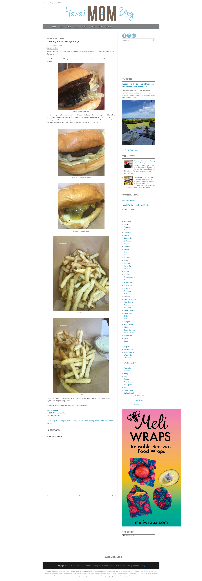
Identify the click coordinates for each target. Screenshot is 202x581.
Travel (100, 27)
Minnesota (128, 283)
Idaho (126, 252)
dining (69, 421)
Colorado (127, 235)
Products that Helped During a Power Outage (144, 162)
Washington (128, 349)
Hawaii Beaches (139, 395)
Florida (126, 244)
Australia (127, 368)
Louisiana (127, 269)
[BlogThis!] (50, 48)
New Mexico (128, 305)
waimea (49, 423)
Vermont (127, 344)
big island (56, 421)
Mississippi (128, 285)
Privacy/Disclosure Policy (136, 566)
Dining (69, 27)
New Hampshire (130, 299)
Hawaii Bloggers (91, 566)
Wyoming (127, 358)
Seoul (126, 387)
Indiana (127, 258)
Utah (126, 341)
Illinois (126, 255)
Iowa (126, 260)
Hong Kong (128, 374)
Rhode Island (129, 327)
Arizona (127, 227)
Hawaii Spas (138, 405)
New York (127, 308)
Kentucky (127, 266)
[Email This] (48, 48)
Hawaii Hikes (138, 400)
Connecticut (128, 238)
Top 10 (93, 27)
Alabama (127, 221)
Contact (109, 27)
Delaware (127, 241)
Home (54, 27)
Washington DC (130, 363)
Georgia (127, 246)
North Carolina (129, 310)
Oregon (127, 322)
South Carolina (129, 330)
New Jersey (128, 302)
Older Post (112, 496)
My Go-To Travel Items (130, 150)
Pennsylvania (129, 324)
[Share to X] (52, 48)
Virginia (127, 347)
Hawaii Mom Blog (76, 566)
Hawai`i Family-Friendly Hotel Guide (135, 205)
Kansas (127, 263)
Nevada (127, 297)
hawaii (74, 421)
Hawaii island (83, 421)
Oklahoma (128, 319)
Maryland (127, 274)
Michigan (127, 280)
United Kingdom (130, 393)
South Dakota (129, 333)
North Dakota (129, 313)
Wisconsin (128, 355)
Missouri (127, 288)
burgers (63, 421)
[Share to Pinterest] (56, 48)
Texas (126, 338)
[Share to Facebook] (54, 48)
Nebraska (127, 294)
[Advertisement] (129, 59)
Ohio (126, 316)
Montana (127, 291)
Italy (125, 376)
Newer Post (51, 496)
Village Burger (93, 51)
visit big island (94, 421)
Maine (126, 271)
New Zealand (129, 382)
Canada (127, 371)
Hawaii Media (103, 566)
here (116, 576)
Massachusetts (129, 277)
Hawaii (76, 27)
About (61, 27)
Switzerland (128, 390)
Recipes (84, 27)
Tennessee (128, 335)
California (127, 232)
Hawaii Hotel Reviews (117, 566)
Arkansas (127, 230)
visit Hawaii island (106, 421)
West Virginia (129, 352)
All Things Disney (128, 210)
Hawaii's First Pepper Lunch (144, 177)
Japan (126, 379)
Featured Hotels (128, 200)
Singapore (128, 385)
